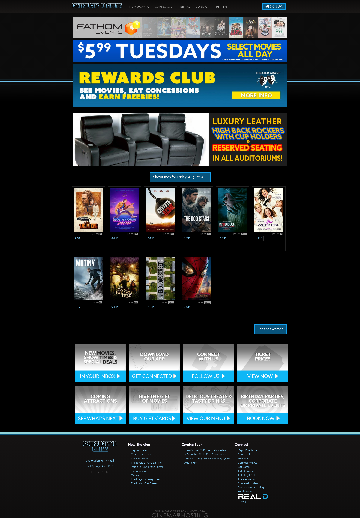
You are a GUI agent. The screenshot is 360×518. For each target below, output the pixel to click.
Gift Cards (244, 466)
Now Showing (139, 6)
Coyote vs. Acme (141, 454)
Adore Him (190, 462)
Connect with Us (247, 462)
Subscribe (243, 458)
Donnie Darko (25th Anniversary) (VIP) (207, 458)
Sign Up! (276, 6)
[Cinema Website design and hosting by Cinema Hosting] (180, 514)
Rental (185, 6)
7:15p (259, 238)
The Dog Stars (139, 458)
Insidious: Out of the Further (147, 466)
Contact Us (244, 454)
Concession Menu (248, 483)
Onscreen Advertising (251, 487)
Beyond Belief (139, 450)
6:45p (114, 238)
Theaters (221, 6)
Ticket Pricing (246, 471)
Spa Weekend (139, 471)
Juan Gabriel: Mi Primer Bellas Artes (205, 450)
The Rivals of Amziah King (146, 462)
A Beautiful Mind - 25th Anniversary (205, 454)
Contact (202, 6)
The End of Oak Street (144, 483)
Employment (245, 491)
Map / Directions (247, 450)
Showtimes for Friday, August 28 (179, 177)
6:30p (78, 238)
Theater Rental (246, 479)
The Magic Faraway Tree (145, 479)
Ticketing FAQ (246, 475)
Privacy (242, 501)
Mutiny (135, 475)
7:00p (150, 238)
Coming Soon (164, 6)
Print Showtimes (270, 328)
